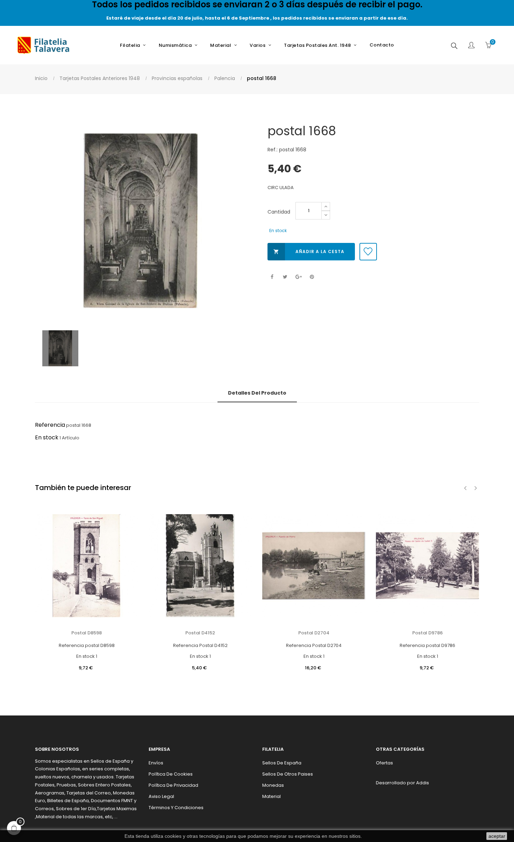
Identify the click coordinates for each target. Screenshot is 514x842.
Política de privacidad (173, 785)
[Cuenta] (471, 46)
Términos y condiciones (176, 807)
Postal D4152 (200, 632)
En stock (46, 437)
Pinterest (311, 277)
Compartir (271, 277)
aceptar (496, 836)
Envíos (156, 763)
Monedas (273, 785)
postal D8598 (86, 632)
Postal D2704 (313, 632)
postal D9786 (427, 632)
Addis (422, 782)
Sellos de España (281, 763)
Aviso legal (161, 796)
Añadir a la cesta (308, 251)
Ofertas (384, 763)
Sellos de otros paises (287, 774)
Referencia (50, 425)
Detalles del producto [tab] (257, 392)
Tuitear (285, 277)
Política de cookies (171, 774)
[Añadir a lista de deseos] (368, 251)
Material (271, 796)
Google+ (298, 277)
